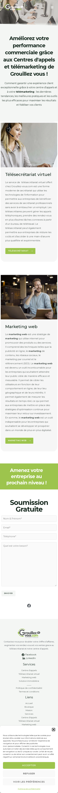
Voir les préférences (29, 781)
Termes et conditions (29, 692)
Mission (29, 710)
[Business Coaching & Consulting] (13, 7)
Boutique (29, 707)
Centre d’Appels (29, 717)
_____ (29, 684)
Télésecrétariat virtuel (29, 674)
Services (29, 714)
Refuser (29, 773)
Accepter (29, 765)
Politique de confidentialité (29, 789)
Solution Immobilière (29, 681)
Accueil (29, 703)
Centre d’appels (29, 670)
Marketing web (29, 677)
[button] (53, 729)
